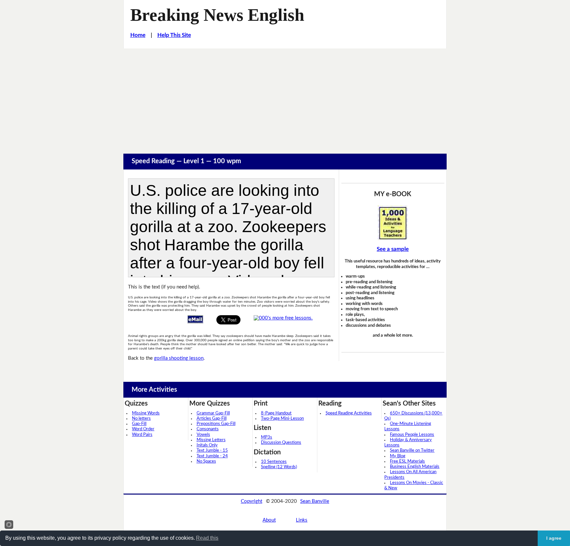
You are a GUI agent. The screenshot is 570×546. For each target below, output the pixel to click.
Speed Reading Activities (349, 413)
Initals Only (207, 445)
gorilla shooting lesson (179, 358)
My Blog (397, 456)
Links (301, 520)
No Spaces (206, 461)
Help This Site (174, 35)
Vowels (203, 435)
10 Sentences (274, 462)
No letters (141, 418)
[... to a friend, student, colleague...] (195, 319)
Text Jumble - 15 (212, 450)
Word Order (143, 429)
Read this (207, 538)
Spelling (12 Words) (279, 467)
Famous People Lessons (412, 435)
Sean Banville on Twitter (412, 450)
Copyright (251, 501)
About (269, 520)
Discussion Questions (281, 442)
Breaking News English (217, 15)
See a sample (393, 249)
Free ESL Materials (407, 461)
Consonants (208, 429)
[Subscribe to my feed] (283, 318)
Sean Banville (314, 501)
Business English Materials (414, 467)
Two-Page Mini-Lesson (282, 418)
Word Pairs (142, 435)
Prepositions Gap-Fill (216, 424)
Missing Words (146, 413)
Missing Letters (211, 440)
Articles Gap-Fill (212, 418)
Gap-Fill (139, 424)
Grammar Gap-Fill (213, 413)
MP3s (266, 437)
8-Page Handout (276, 413)
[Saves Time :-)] (392, 222)
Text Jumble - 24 (212, 456)
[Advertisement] (285, 98)
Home (137, 35)
